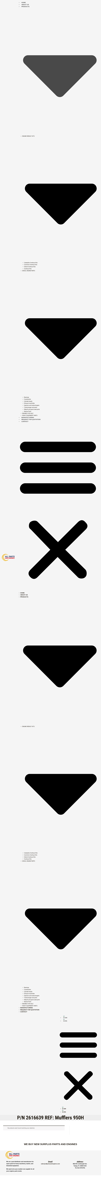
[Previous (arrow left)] (2, 1179)
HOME (23, 2)
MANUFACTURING (27, 417)
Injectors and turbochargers (31, 405)
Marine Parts (27, 411)
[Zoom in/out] (2, 1176)
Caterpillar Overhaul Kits (30, 262)
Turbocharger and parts (30, 407)
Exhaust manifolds (29, 403)
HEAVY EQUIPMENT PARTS (29, 415)
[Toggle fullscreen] (7, 1176)
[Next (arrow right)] (7, 1179)
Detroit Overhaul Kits (30, 266)
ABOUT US (25, 4)
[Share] (13, 1176)
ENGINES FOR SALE (27, 413)
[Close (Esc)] (18, 1176)
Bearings (26, 397)
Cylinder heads (28, 401)
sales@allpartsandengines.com (50, 1163)
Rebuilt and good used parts (32, 409)
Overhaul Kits (27, 269)
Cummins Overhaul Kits (30, 264)
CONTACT (24, 421)
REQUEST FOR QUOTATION (30, 419)
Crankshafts (27, 399)
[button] (57, 508)
